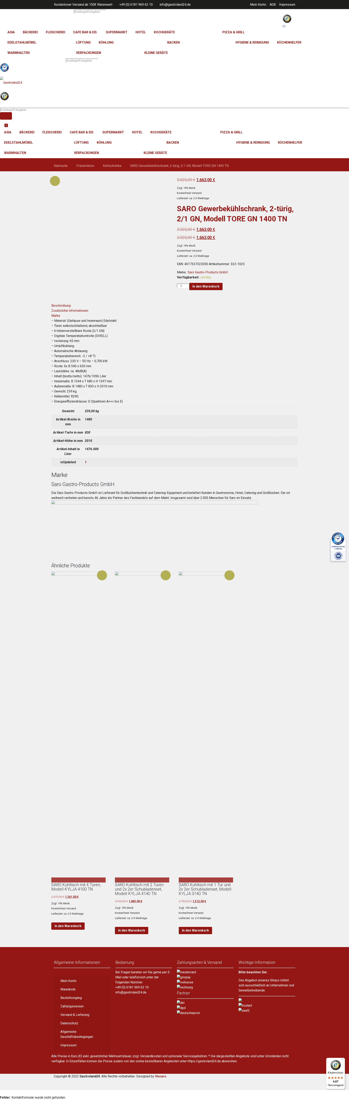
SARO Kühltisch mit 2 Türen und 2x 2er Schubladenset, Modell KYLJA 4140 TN (139, 889)
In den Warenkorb (205, 286)
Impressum (287, 4)
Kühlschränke (112, 166)
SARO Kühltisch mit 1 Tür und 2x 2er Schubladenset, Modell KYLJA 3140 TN (205, 889)
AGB (273, 4)
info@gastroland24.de (175, 4)
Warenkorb (68, 989)
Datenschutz (69, 1023)
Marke (55, 316)
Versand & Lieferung (74, 1015)
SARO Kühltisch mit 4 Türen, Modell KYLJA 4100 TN (76, 887)
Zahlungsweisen (72, 1006)
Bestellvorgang (71, 998)
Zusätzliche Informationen (69, 311)
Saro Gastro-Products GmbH (208, 272)
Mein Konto (258, 4)
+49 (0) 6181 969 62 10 (136, 4)
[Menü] (342, 1060)
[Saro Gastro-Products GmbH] (154, 503)
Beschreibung (61, 305)
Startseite (61, 166)
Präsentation (85, 166)
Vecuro (160, 1076)
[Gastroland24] (174, 82)
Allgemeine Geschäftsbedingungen (76, 1034)
